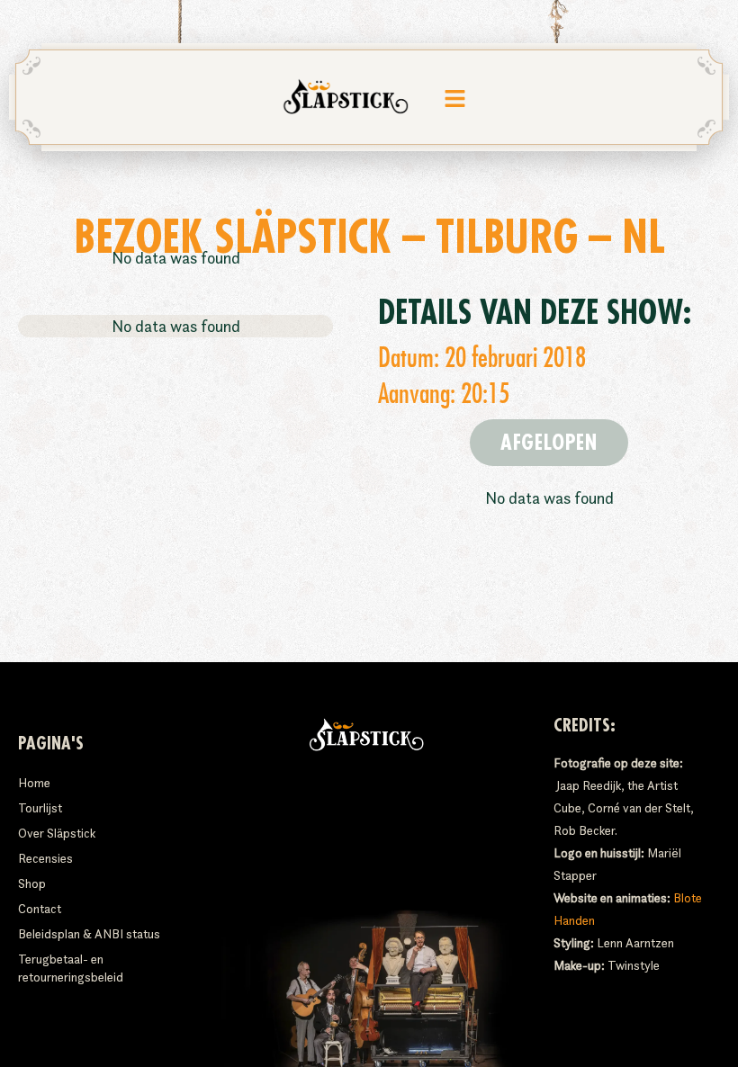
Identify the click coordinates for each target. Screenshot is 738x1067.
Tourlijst (40, 808)
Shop (32, 883)
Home (34, 783)
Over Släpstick (56, 833)
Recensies (45, 858)
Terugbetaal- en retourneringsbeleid (70, 968)
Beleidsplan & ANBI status (89, 934)
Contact (39, 909)
